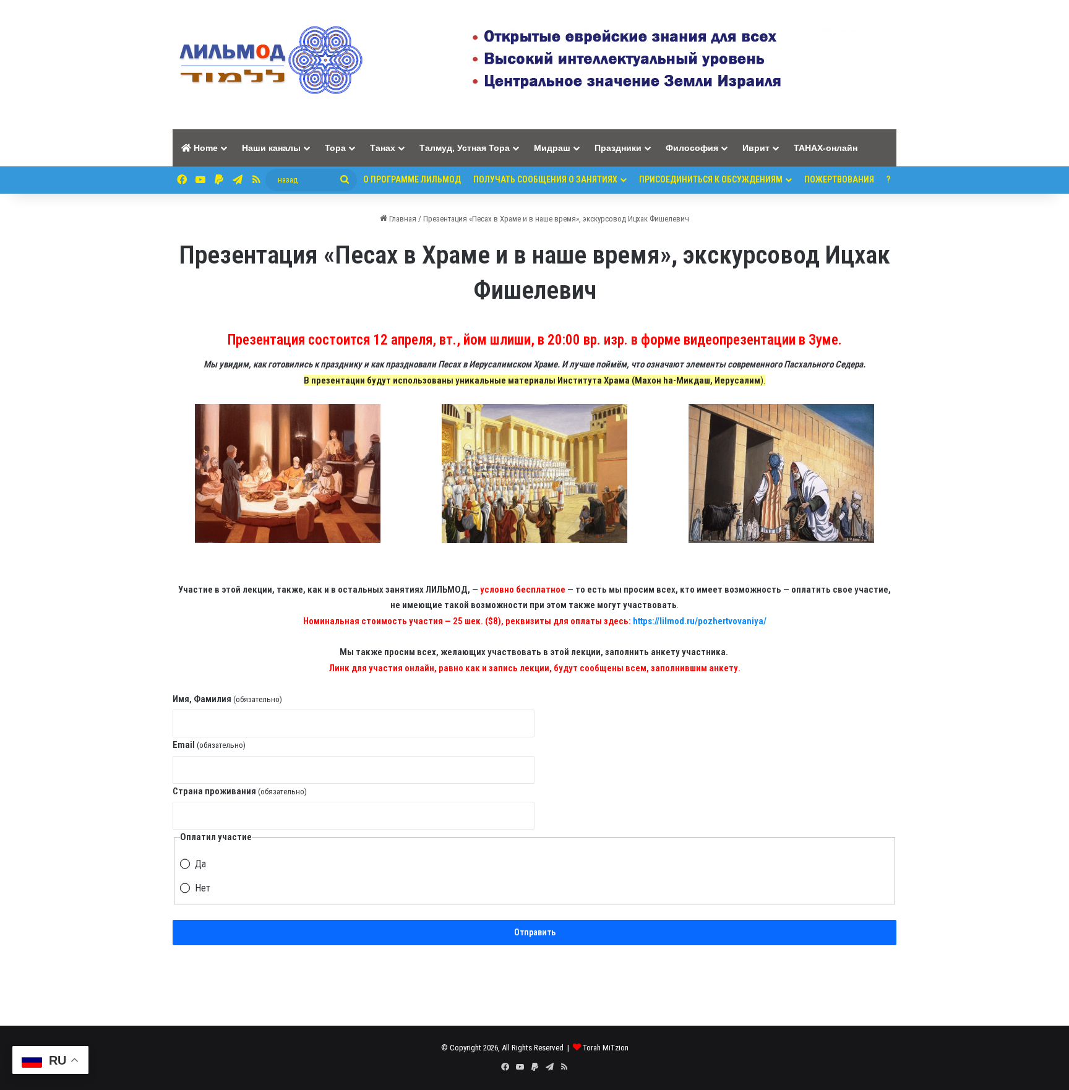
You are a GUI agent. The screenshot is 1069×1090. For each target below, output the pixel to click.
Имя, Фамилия (227, 699)
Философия (692, 148)
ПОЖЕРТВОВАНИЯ (839, 179)
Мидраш (552, 148)
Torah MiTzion (606, 1047)
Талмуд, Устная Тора (464, 148)
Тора (335, 148)
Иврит (756, 148)
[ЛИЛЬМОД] (269, 65)
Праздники (618, 148)
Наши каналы (271, 148)
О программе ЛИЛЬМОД (412, 179)
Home (204, 148)
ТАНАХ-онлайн (825, 148)
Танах (382, 148)
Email (209, 744)
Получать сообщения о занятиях (545, 179)
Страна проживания (240, 791)
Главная (401, 218)
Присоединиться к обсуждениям (711, 179)
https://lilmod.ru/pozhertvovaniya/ (699, 621)
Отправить (535, 932)
